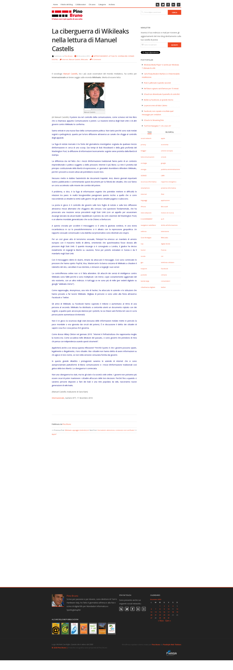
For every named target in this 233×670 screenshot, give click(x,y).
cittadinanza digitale (148, 287)
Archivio (112, 4)
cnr (162, 256)
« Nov (161, 620)
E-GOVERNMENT (147, 219)
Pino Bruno (68, 56)
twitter (163, 287)
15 (160, 612)
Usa (142, 244)
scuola (143, 256)
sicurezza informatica (148, 182)
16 (164, 612)
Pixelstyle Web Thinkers (172, 644)
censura (164, 275)
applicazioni (165, 200)
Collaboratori (81, 4)
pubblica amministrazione (170, 169)
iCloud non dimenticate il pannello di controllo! (162, 94)
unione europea (167, 151)
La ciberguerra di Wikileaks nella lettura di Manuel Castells (90, 40)
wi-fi (162, 219)
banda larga (145, 281)
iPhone (143, 207)
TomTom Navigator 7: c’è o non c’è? (157, 126)
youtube (144, 275)
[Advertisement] (92, 406)
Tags (150, 132)
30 (164, 618)
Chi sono (92, 4)
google (163, 163)
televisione (165, 231)
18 (173, 612)
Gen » (168, 620)
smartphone (145, 188)
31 (168, 618)
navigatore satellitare (148, 225)
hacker (143, 250)
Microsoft (164, 207)
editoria (143, 231)
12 (177, 609)
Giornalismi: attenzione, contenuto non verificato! (115, 430)
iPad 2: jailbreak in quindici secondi (157, 83)
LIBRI (163, 176)
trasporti (144, 269)
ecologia (144, 163)
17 (168, 612)
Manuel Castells (74, 59)
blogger (143, 151)
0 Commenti (96, 59)
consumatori (165, 281)
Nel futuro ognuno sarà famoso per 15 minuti (161, 88)
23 (164, 615)
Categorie (102, 4)
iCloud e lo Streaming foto (154, 120)
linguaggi (144, 200)
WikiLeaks (164, 238)
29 (160, 618)
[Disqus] (94, 469)
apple (163, 138)
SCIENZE (144, 176)
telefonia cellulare (167, 262)
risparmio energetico (168, 182)
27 (151, 618)
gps (142, 262)
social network (146, 138)
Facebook (164, 269)
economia (164, 144)
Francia (163, 250)
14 (155, 612)
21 (155, 615)
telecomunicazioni (147, 157)
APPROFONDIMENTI (101, 56)
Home (55, 4)
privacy (143, 144)
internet (144, 194)
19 (177, 612)
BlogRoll (170, 132)
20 (151, 615)
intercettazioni (146, 213)
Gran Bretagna (146, 238)
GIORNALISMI (122, 56)
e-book (163, 157)
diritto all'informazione (169, 225)
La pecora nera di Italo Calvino (155, 105)
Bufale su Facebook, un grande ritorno (158, 100)
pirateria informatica (168, 188)
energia (143, 169)
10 (168, 609)
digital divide (165, 244)
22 (160, 615)
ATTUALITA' (113, 56)
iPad (162, 194)
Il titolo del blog (67, 4)
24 (168, 615)
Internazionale (58, 398)
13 (151, 612)
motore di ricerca (167, 213)
